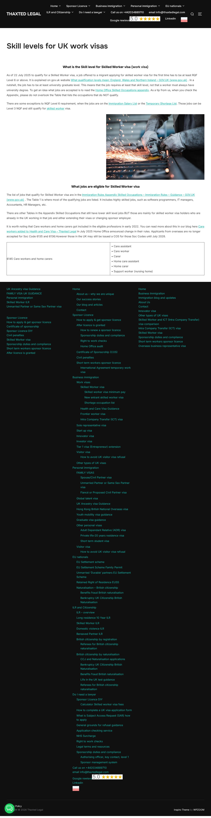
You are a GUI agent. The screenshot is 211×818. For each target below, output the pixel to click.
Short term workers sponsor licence (29, 348)
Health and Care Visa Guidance (99, 408)
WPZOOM (198, 809)
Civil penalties (15, 335)
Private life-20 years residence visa (102, 535)
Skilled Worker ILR (18, 302)
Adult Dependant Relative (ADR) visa (103, 530)
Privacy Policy (14, 806)
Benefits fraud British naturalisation (101, 592)
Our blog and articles (89, 304)
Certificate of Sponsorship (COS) (97, 352)
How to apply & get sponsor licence (29, 322)
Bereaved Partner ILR (89, 633)
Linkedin (170, 18)
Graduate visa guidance (91, 519)
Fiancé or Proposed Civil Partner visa (103, 492)
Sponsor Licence (76, 6)
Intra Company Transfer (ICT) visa (101, 419)
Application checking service (94, 730)
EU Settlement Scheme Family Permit (99, 567)
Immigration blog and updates (157, 297)
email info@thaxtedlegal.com (167, 12)
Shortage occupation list (99, 402)
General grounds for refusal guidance (99, 725)
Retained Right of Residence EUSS (97, 582)
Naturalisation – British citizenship (97, 587)
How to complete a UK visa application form (104, 710)
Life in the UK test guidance (97, 679)
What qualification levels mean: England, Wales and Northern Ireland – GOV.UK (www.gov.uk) (129, 80)
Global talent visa (87, 498)
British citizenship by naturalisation (97, 654)
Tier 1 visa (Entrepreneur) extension (98, 446)
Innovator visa (85, 436)
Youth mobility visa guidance (94, 514)
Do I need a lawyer (90, 12)
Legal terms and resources (92, 746)
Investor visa (84, 441)
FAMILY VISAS (85, 472)
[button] (10, 808)
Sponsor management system (98, 762)
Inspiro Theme (181, 809)
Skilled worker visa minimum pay (104, 392)
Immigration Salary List (123, 103)
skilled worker (55, 108)
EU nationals (173, 6)
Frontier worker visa (92, 414)
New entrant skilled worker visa (103, 397)
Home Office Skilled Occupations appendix (122, 90)
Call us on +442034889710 (127, 12)
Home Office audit (91, 346)
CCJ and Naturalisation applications (102, 659)
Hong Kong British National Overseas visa (102, 509)
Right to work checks (93, 340)
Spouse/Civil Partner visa (96, 477)
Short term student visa (94, 541)
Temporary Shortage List (161, 103)
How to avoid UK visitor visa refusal (102, 457)
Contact (81, 310)
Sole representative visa (91, 425)
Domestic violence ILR (90, 628)
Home (54, 6)
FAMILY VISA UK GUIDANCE (24, 293)
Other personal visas (89, 525)
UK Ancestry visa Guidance (23, 289)
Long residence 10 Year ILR (93, 617)
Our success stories (88, 299)
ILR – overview (85, 612)
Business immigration (109, 6)
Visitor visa (83, 452)
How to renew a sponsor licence (100, 330)
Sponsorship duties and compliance (29, 344)
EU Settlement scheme (90, 562)
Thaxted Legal (24, 14)
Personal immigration (144, 6)
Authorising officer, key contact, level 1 (104, 757)
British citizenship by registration (96, 639)
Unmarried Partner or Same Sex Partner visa (34, 306)
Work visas (83, 382)
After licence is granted (21, 352)
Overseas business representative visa (162, 346)
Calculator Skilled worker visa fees (102, 704)
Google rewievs (120, 20)
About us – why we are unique (95, 294)
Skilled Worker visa (18, 339)
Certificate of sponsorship (23, 326)
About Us (144, 302)
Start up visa (84, 430)
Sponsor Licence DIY (20, 331)
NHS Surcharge (86, 735)
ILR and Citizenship (58, 12)
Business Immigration (151, 293)
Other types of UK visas (91, 463)
